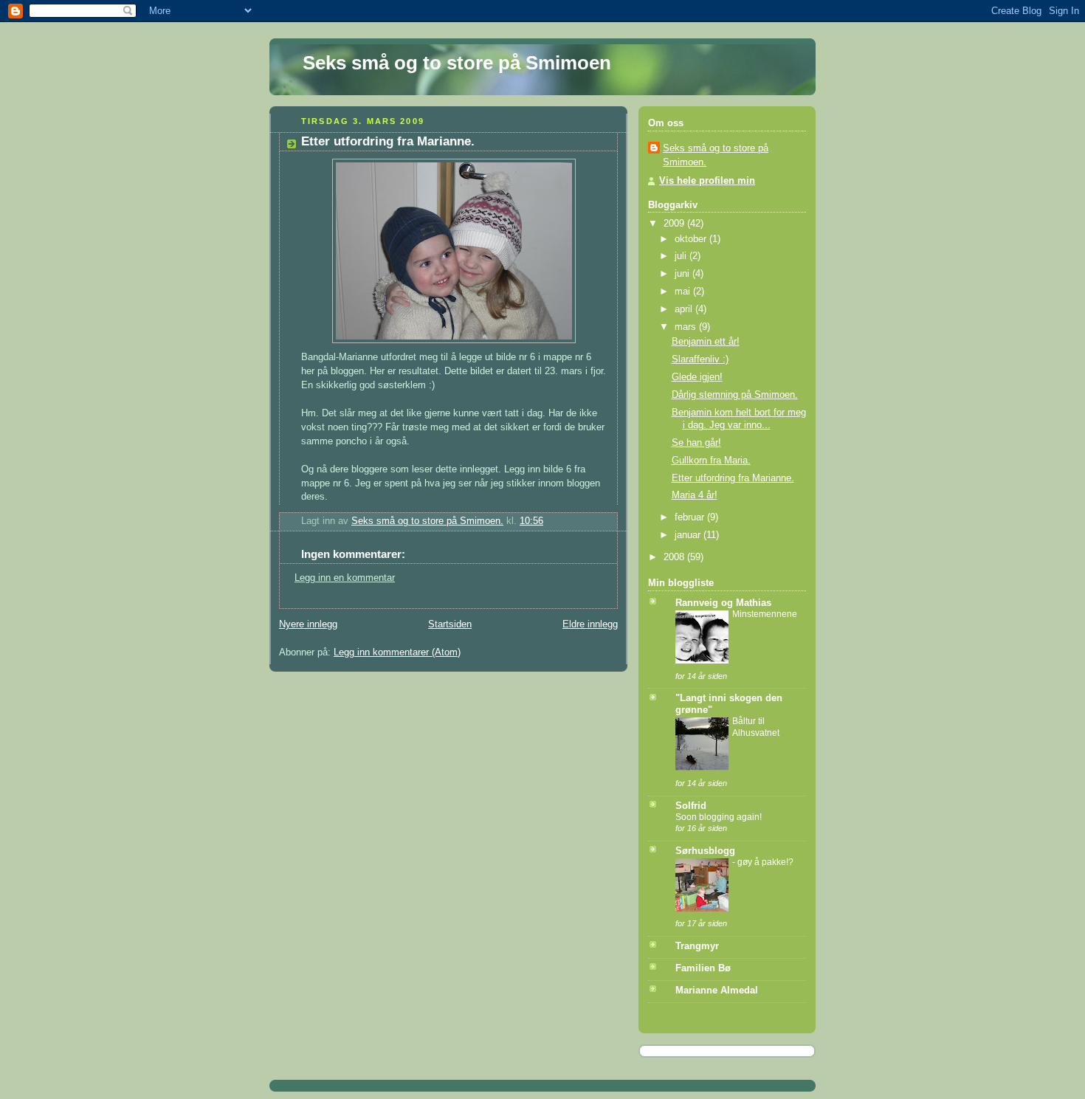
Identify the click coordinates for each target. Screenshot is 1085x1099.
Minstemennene (764, 614)
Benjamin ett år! (706, 342)
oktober (692, 239)
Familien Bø (703, 968)
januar (689, 535)
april (685, 309)
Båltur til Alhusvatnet (755, 727)
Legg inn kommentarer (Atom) (397, 652)
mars (687, 327)
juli (682, 256)
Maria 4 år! (694, 495)
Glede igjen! (697, 377)
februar (691, 517)
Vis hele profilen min (707, 181)
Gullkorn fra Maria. (711, 460)
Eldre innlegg (590, 624)
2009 (675, 223)
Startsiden (450, 624)
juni (683, 274)
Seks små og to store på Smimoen (457, 63)
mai (684, 291)
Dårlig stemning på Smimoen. (735, 395)
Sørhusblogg (705, 851)
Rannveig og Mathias (723, 603)
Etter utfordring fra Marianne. (733, 478)
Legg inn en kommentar (344, 578)
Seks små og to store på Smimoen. (715, 155)
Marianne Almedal (716, 990)
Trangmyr (697, 946)
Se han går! (696, 443)
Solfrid (690, 806)
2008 (675, 557)
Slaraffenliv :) (700, 359)
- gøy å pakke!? (762, 862)
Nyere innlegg (308, 624)
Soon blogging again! (718, 817)
